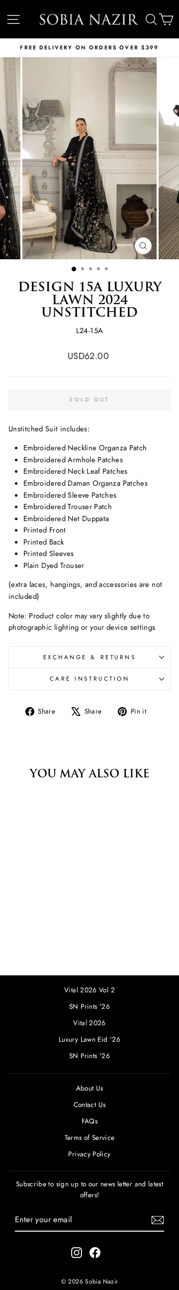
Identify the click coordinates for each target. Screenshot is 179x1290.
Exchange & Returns (89, 657)
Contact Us (90, 1104)
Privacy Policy (89, 1154)
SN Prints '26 (89, 1006)
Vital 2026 (89, 1023)
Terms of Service (90, 1137)
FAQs (89, 1121)
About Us (89, 1088)
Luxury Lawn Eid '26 (89, 1039)
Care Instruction (90, 678)
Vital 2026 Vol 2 (89, 990)
